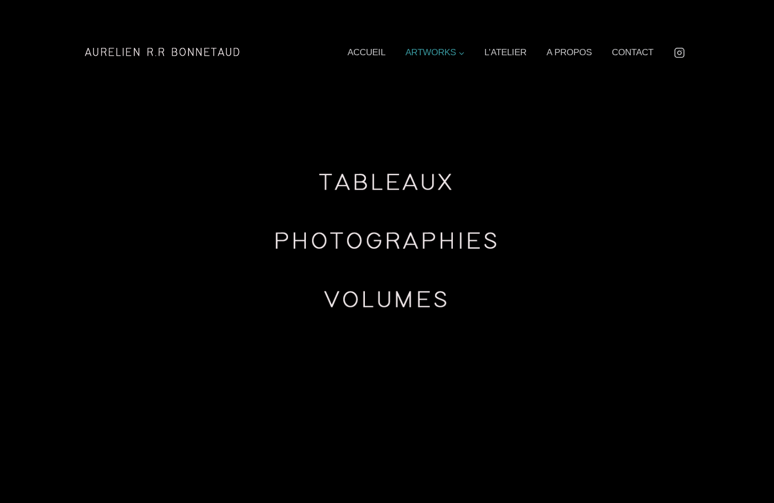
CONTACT (632, 52)
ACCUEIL (366, 52)
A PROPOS (569, 52)
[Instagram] (679, 52)
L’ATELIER (505, 52)
